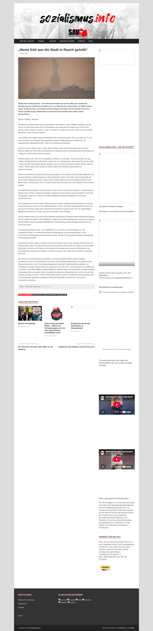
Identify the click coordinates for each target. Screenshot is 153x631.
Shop (91, 41)
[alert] (117, 292)
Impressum (22, 604)
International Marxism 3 (123, 278)
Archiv (20, 616)
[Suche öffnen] (133, 41)
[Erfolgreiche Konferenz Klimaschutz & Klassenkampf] (83, 314)
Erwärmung (37, 294)
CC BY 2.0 (46, 287)
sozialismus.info (35, 628)
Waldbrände (62, 294)
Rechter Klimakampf (26, 324)
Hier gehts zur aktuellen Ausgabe (111, 206)
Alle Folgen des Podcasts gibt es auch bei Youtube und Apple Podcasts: (115, 363)
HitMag (132, 628)
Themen (41, 41)
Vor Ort (52, 41)
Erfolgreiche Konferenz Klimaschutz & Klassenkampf (80, 326)
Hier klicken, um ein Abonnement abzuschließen (117, 211)
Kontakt (81, 41)
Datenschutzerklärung (26, 600)
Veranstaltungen (67, 41)
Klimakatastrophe (49, 294)
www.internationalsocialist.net (122, 505)
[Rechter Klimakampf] (30, 314)
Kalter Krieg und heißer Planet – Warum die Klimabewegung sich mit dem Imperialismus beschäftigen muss (55, 328)
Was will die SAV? (27, 41)
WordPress (122, 628)
